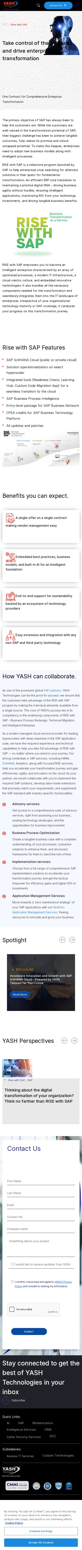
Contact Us (55, 5)
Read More (20, 998)
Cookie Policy (14, 1522)
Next (76, 939)
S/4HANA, (8, 763)
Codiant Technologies (58, 1455)
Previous (66, 939)
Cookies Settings (41, 1531)
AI (8, 1423)
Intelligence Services (21, 1429)
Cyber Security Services (24, 1437)
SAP (4, 24)
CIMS (48, 1429)
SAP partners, (53, 690)
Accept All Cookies (41, 1542)
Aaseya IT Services (20, 1456)
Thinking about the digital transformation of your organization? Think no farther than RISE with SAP (39, 1096)
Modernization (43, 1423)
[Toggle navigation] (78, 5)
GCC (53, 1436)
